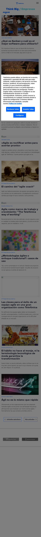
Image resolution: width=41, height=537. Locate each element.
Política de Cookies (15, 103)
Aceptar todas (28, 109)
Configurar (20, 115)
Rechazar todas (13, 109)
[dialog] (20, 98)
